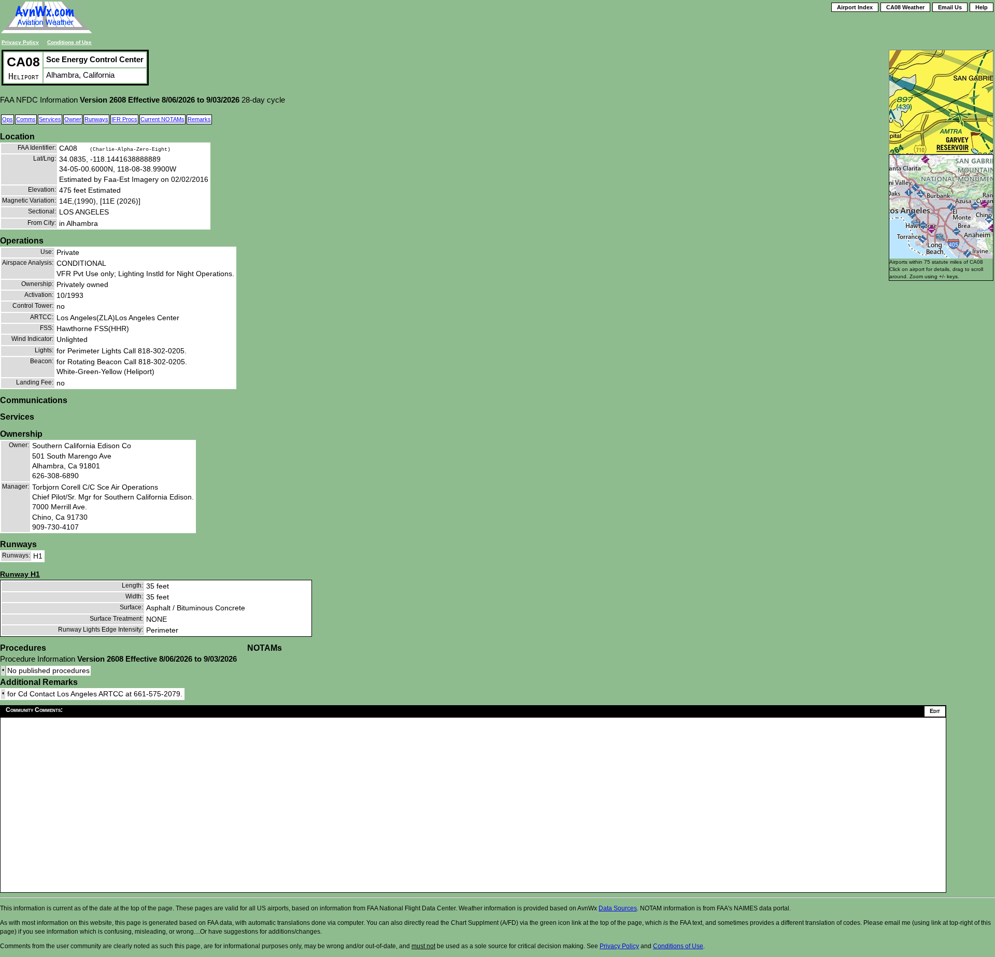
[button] (989, 219)
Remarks (199, 119)
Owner (72, 119)
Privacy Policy (20, 42)
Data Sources (618, 908)
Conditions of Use (69, 42)
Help (981, 7)
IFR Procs (124, 119)
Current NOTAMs (162, 119)
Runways (96, 119)
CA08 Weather (905, 7)
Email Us (950, 7)
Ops (7, 119)
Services (50, 119)
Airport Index (855, 7)
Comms (26, 119)
